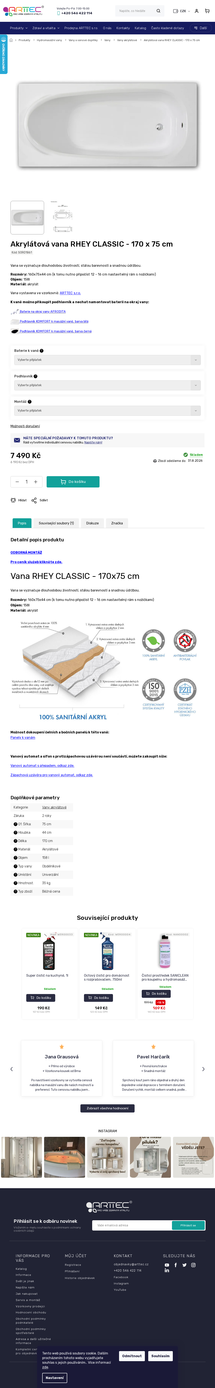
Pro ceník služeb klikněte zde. (36, 562)
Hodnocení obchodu (31, 1312)
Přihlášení (72, 1271)
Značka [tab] (117, 523)
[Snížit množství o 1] (17, 482)
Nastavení (55, 1378)
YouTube (120, 1289)
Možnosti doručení (25, 426)
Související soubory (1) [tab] (56, 523)
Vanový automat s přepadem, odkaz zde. (42, 766)
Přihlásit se (188, 1225)
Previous (12, 1069)
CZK (183, 11)
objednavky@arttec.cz (131, 1264)
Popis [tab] (22, 523)
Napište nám (25, 1287)
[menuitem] (19, 28)
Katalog (21, 1268)
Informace (23, 1274)
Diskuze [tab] (92, 523)
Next (204, 1069)
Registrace (73, 1264)
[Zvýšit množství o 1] (35, 482)
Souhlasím (160, 1356)
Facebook (121, 1277)
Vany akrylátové (54, 807)
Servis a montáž (28, 1300)
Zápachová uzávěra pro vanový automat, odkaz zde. (51, 775)
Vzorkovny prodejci (30, 1306)
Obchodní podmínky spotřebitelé (31, 1331)
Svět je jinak (25, 1281)
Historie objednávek (80, 1278)
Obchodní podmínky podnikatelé (31, 1320)
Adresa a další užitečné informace (33, 1341)
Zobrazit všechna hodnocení (107, 1108)
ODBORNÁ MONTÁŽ (26, 553)
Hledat (158, 10)
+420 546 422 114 (128, 1270)
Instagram (121, 1283)
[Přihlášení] (196, 11)
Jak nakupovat (27, 1293)
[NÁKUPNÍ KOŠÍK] (207, 11)
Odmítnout (132, 1356)
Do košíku (77, 482)
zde (45, 1367)
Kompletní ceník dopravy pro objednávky (34, 1351)
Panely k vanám (22, 737)
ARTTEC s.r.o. (70, 293)
